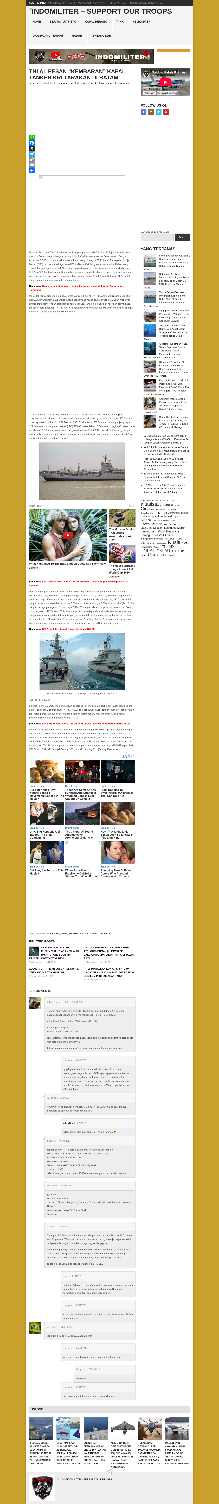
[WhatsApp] (82, 137)
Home (37, 21)
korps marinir (172, 524)
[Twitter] (159, 112)
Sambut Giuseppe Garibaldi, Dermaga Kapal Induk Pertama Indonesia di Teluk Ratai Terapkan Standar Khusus (167, 262)
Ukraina (155, 554)
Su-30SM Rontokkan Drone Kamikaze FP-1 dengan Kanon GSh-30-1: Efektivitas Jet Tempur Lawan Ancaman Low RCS (166, 439)
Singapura (146, 547)
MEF (64, 933)
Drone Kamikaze (147, 513)
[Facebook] (82, 143)
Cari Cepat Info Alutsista (155, 231)
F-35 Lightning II (171, 512)
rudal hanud (161, 543)
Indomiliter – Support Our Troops (88, 1479)
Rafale (179, 539)
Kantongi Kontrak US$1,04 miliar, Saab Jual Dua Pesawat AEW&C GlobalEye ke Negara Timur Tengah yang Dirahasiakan (166, 387)
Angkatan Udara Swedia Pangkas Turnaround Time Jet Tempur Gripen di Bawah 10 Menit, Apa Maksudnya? (166, 405)
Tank (120, 21)
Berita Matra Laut (64, 83)
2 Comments (35, 976)
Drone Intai (171, 509)
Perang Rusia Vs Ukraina (157, 535)
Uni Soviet (105, 933)
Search (182, 237)
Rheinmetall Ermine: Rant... (146, 3)
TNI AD (168, 546)
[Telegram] (82, 154)
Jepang (176, 517)
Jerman (146, 520)
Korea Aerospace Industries (164, 520)
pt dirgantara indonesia (152, 538)
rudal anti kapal (148, 543)
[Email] (82, 165)
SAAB (185, 543)
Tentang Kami (101, 35)
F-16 (158, 513)
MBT (153, 531)
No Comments (35, 962)
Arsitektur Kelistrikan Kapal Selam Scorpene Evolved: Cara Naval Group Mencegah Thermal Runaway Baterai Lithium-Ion (166, 350)
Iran (160, 516)
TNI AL (93, 933)
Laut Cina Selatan (152, 527)
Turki (181, 551)
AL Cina (171, 500)
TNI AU (163, 550)
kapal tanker (53, 933)
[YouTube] (166, 112)
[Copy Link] (82, 159)
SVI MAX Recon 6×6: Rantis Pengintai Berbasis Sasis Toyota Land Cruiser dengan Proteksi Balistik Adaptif (164, 488)
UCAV (143, 555)
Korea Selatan (151, 524)
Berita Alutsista (63, 21)
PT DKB (73, 933)
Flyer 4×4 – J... (118, 3)
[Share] (82, 170)
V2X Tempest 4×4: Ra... (60, 3)
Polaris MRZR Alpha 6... (91, 3)
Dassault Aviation (158, 509)
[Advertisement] (82, 111)
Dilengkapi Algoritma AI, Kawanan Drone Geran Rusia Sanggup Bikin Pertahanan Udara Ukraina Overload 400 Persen (166, 369)
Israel (168, 516)
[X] (82, 148)
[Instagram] (151, 112)
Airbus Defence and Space (153, 500)
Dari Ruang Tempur (48, 35)
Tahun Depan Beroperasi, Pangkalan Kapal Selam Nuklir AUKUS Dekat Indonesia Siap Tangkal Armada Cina (165, 299)
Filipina (184, 513)
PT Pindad (169, 539)
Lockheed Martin (174, 527)
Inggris (152, 516)
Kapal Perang (96, 21)
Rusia (174, 542)
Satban (84, 933)
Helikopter (142, 21)
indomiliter (34, 83)
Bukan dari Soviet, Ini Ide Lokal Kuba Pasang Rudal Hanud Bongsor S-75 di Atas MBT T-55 (164, 477)
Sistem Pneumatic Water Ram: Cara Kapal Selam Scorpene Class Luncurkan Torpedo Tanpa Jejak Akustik (166, 332)
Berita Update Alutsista (85, 83)
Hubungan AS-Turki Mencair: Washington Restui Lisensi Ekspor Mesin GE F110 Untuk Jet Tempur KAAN (166, 281)
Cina (145, 508)
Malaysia (145, 531)
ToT (174, 551)
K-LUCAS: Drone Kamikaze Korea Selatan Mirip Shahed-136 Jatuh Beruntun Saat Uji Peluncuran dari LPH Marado (166, 450)
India (144, 516)
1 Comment (89, 980)
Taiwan (156, 547)
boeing (178, 505)
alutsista (40, 933)
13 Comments (122, 83)
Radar (77, 35)
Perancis (172, 531)
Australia (166, 504)
